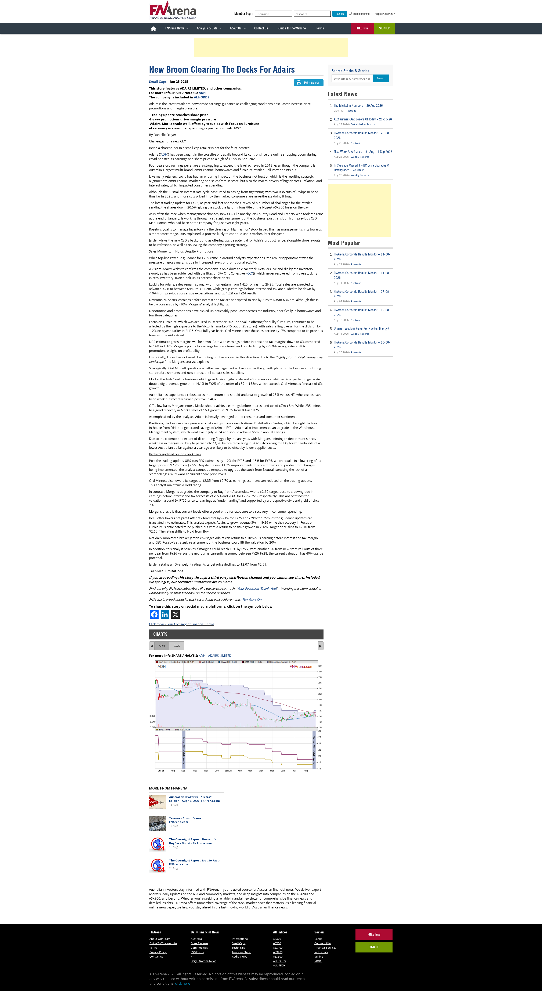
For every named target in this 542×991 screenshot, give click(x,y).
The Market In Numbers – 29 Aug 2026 (358, 106)
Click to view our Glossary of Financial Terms (181, 624)
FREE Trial (362, 28)
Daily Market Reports (363, 124)
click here (182, 983)
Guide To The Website (292, 28)
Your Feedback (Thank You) (257, 588)
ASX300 (277, 956)
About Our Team (159, 939)
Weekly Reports (360, 157)
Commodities (199, 948)
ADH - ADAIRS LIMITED (215, 655)
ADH (202, 93)
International (240, 939)
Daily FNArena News (203, 961)
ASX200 (277, 952)
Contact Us (261, 28)
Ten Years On (251, 599)
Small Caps (157, 81)
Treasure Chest (241, 952)
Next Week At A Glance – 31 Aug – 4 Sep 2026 (363, 152)
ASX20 (277, 939)
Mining (318, 956)
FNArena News (174, 28)
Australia (351, 110)
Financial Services (325, 948)
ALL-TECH (279, 965)
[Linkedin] (165, 614)
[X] (175, 614)
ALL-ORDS (201, 97)
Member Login (243, 14)
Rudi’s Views (239, 956)
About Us (236, 28)
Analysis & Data (207, 28)
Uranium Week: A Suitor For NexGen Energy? (361, 329)
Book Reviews (199, 943)
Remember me (361, 13)
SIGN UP (384, 28)
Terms (320, 28)
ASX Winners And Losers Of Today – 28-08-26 (363, 119)
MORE (318, 961)
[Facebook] (154, 614)
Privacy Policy (158, 952)
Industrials (321, 952)
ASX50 (277, 943)
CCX (250, 273)
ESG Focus (197, 952)
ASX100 (277, 948)
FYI (193, 956)
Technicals (238, 948)
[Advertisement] (272, 47)
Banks (318, 939)
